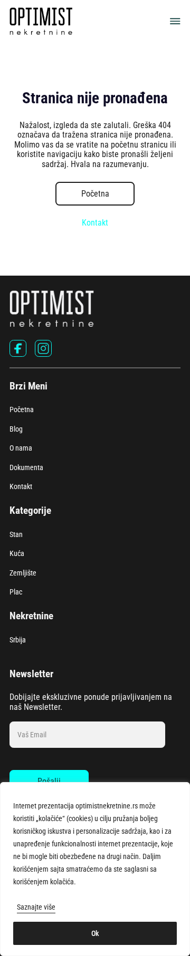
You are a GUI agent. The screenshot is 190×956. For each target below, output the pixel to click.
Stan (16, 534)
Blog (16, 429)
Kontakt (95, 223)
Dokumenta (26, 467)
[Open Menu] (175, 21)
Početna (95, 194)
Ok (95, 933)
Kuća (17, 553)
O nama (21, 448)
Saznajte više (36, 907)
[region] (95, 869)
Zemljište (23, 573)
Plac (16, 592)
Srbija (18, 640)
